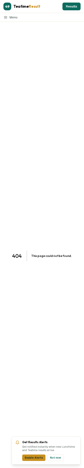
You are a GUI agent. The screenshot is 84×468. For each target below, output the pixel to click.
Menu (13, 17)
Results (71, 6)
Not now (55, 457)
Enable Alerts (34, 457)
